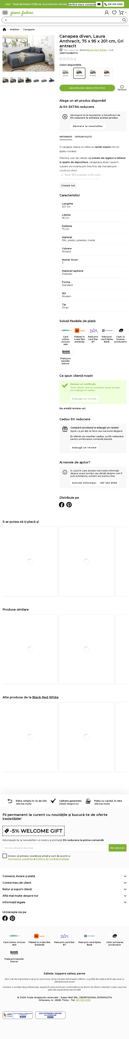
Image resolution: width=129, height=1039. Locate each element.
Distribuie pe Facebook (61, 504)
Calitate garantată (70, 800)
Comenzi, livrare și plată (19, 876)
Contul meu (107, 13)
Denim (93, 75)
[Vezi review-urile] (92, 59)
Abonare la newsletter (88, 126)
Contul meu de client (17, 882)
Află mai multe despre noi (20, 895)
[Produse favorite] (114, 13)
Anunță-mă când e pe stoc (87, 88)
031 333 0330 (115, 4)
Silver (65, 75)
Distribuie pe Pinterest (69, 504)
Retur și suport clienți (17, 889)
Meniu (5, 12)
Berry (106, 75)
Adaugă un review (84, 398)
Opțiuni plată (83, 136)
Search (124, 20)
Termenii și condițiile (20, 859)
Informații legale (14, 902)
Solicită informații (84, 482)
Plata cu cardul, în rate (108, 800)
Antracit (79, 75)
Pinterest (12, 918)
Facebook (5, 918)
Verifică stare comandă (82, 4)
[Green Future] (4, 29)
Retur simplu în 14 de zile (31, 800)
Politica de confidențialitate (52, 859)
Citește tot (68, 185)
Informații (65, 136)
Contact (99, 4)
